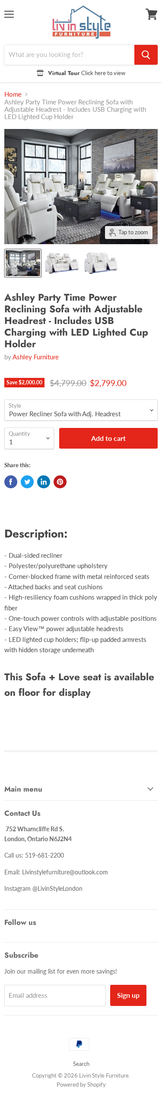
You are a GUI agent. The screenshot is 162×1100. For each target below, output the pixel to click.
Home (13, 94)
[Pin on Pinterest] (60, 481)
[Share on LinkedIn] (43, 481)
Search (81, 1063)
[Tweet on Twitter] (27, 481)
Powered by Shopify (81, 1084)
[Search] (146, 55)
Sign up (128, 995)
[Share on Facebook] (10, 481)
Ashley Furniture (36, 357)
